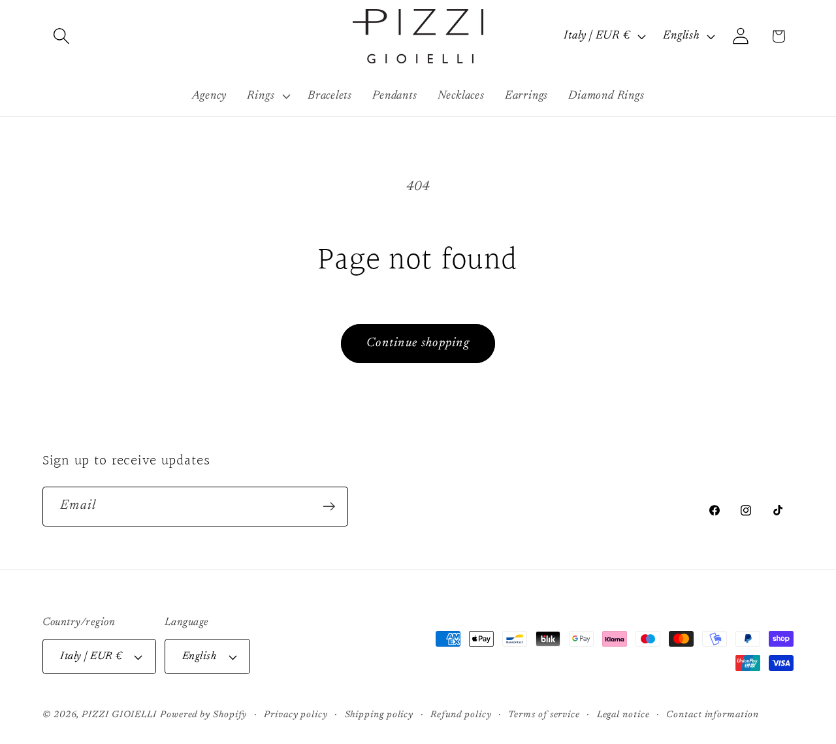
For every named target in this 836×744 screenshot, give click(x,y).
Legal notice (623, 715)
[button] (61, 36)
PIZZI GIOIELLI (119, 715)
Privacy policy (296, 715)
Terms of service (544, 715)
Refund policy (461, 715)
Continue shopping (418, 343)
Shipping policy (379, 715)
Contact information (712, 715)
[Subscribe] (328, 506)
